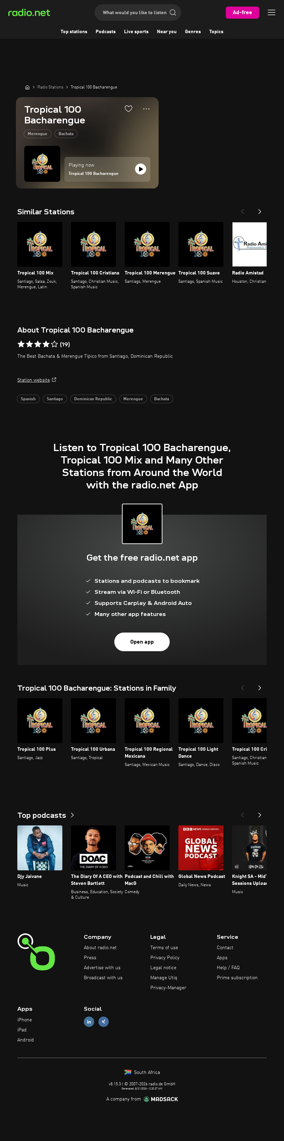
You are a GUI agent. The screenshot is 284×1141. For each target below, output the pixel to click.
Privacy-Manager (168, 987)
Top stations (74, 31)
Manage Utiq (163, 977)
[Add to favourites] (128, 108)
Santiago (55, 399)
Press (90, 957)
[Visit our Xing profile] (103, 1022)
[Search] (173, 12)
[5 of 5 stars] (54, 344)
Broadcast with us (103, 977)
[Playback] (140, 169)
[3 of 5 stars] (38, 344)
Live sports (136, 31)
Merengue (37, 134)
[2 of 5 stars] (29, 344)
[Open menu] (271, 12)
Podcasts (106, 31)
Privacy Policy (164, 957)
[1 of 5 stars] (21, 344)
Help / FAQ (228, 967)
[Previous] (242, 209)
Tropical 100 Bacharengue (93, 174)
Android (25, 1040)
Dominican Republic (93, 399)
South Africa (146, 1072)
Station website (33, 380)
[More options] (146, 109)
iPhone (24, 1020)
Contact (225, 947)
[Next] (260, 209)
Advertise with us (102, 967)
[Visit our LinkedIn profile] (89, 1022)
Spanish (28, 399)
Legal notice (163, 967)
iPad (22, 1030)
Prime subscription (237, 977)
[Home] (27, 87)
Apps (222, 957)
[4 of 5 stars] (46, 344)
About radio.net (100, 947)
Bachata (66, 134)
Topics (216, 31)
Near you (167, 31)
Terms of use (164, 947)
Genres (193, 31)
